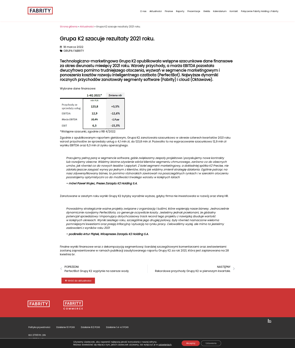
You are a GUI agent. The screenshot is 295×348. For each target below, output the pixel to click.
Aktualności (155, 11)
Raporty (180, 11)
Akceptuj (190, 343)
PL (40, 335)
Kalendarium (220, 11)
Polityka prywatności (39, 327)
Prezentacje (193, 11)
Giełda (206, 11)
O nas (143, 11)
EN (44, 335)
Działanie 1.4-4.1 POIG (117, 327)
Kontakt (234, 11)
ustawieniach (164, 344)
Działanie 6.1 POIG (65, 327)
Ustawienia (211, 343)
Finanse (169, 11)
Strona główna (68, 26)
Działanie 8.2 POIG (90, 327)
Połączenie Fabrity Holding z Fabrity (259, 11)
